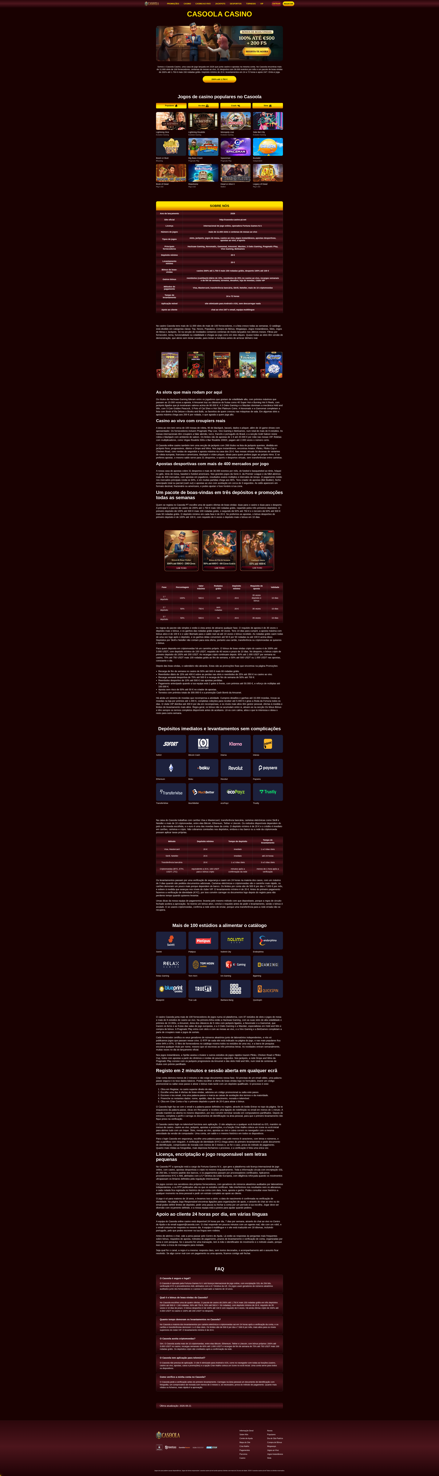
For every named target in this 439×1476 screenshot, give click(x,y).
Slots (266, 106)
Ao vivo (201, 106)
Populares (169, 106)
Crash (233, 106)
